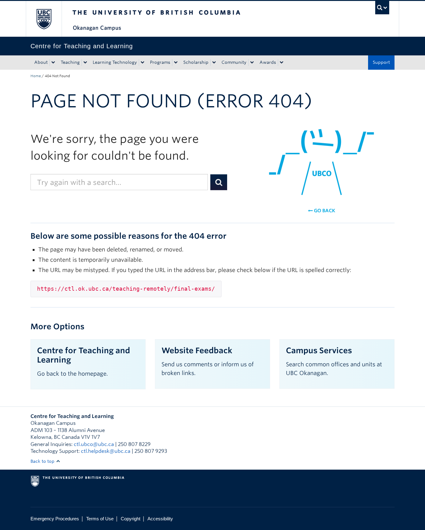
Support (381, 62)
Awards (267, 62)
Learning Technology (115, 62)
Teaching (70, 62)
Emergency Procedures (54, 518)
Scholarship (195, 62)
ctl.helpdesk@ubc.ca (105, 451)
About (41, 62)
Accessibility (160, 518)
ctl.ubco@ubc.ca (94, 444)
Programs (160, 62)
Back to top (43, 461)
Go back (324, 210)
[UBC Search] (382, 7)
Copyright (130, 518)
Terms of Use (100, 518)
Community (234, 62)
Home (35, 76)
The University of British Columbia (44, 19)
